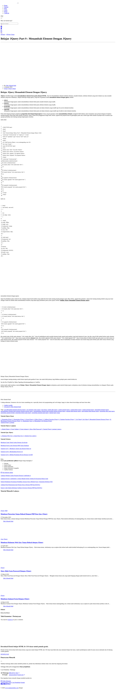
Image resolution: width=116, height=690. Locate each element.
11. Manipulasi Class (26, 421)
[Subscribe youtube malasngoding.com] (1, 684)
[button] (2, 16)
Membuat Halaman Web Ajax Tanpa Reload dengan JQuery (22, 542)
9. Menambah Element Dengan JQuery (98, 419)
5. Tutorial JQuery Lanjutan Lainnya (51, 429)
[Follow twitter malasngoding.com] (3, 684)
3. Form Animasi (23, 429)
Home (5, 5)
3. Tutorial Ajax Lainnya (29, 436)
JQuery (6, 88)
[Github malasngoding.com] (8, 684)
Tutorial (6, 7)
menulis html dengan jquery (73, 411)
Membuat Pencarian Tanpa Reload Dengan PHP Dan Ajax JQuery (24, 514)
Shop (5, 8)
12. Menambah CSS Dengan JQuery (42, 421)
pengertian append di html (8, 412)
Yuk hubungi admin (7, 472)
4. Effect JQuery (38, 419)
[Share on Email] (1, 31)
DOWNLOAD (5, 654)
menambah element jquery (102, 409)
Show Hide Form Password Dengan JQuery (16, 571)
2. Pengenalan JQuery (18, 419)
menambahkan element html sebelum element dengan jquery (17, 411)
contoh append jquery (64, 409)
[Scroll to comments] (1, 33)
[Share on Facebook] (1, 27)
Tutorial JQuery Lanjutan (7, 422)
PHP (6, 510)
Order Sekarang (6, 681)
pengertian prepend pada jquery (40, 412)
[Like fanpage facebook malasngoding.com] (4, 684)
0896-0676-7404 (13, 673)
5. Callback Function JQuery (50, 419)
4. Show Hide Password (34, 429)
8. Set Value (85, 419)
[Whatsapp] (10, 684)
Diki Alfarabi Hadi (11, 85)
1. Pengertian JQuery (6, 419)
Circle (5, 10)
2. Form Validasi (14, 429)
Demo (5, 11)
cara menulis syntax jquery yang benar (36, 409)
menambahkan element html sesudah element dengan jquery (50, 411)
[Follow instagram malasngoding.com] (6, 684)
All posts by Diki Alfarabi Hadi (12, 407)
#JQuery (3, 34)
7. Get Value (77, 419)
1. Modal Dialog (5, 429)
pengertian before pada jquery (23, 412)
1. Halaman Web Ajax (7, 436)
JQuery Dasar (12, 88)
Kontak (23, 682)
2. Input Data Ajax (18, 436)
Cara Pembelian (16, 682)
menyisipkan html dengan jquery (90, 411)
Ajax (2, 539)
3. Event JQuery (28, 419)
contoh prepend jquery (88, 409)
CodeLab (6, 13)
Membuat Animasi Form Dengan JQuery (15, 599)
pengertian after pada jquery (107, 411)
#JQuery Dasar (10, 34)
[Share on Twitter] (1, 28)
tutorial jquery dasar (54, 412)
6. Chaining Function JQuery (66, 419)
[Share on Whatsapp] (1, 30)
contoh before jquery (75, 409)
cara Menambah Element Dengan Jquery (15, 409)
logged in (10, 619)
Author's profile (8, 405)
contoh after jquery (52, 409)
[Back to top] (1, 25)
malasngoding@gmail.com (16, 674)
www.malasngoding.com (12, 688)
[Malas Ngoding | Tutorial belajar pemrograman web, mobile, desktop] (9, 2)
